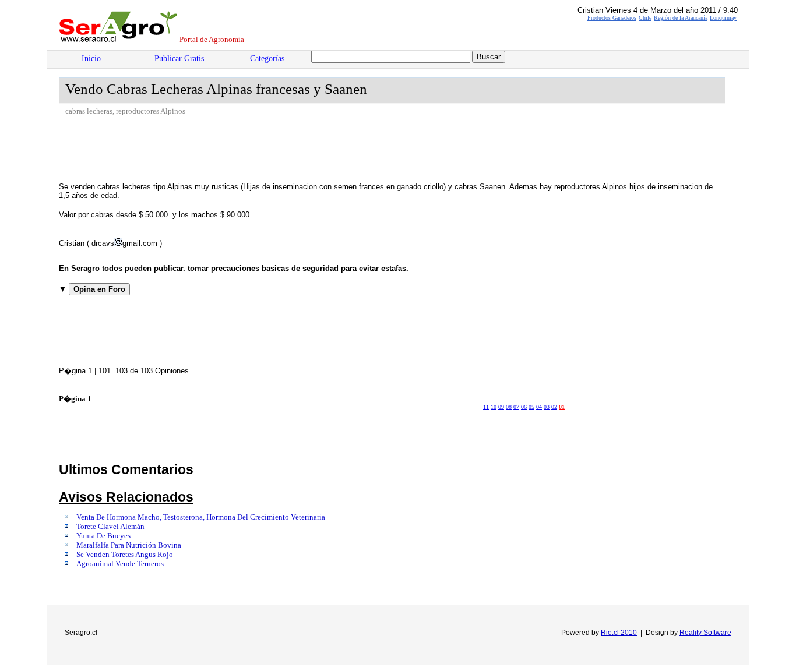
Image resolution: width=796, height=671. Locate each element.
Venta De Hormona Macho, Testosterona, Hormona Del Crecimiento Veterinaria (200, 517)
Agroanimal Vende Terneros (120, 564)
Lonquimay (723, 18)
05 (531, 407)
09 (501, 407)
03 (547, 407)
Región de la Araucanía (680, 18)
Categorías (267, 58)
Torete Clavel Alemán (110, 526)
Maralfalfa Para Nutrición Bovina (128, 545)
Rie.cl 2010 (619, 632)
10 (493, 407)
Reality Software (705, 632)
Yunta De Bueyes (103, 536)
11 (486, 407)
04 (539, 407)
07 (516, 407)
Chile (645, 18)
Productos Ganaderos (611, 18)
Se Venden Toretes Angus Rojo (124, 554)
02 (554, 407)
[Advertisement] (271, 148)
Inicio (91, 58)
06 (524, 407)
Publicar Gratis (179, 58)
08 (509, 407)
